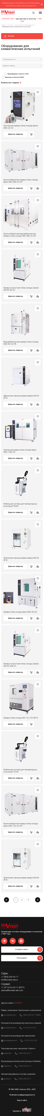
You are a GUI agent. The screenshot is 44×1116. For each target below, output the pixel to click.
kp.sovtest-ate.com (10, 1028)
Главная (3, 25)
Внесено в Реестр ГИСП (14, 77)
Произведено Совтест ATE (18, 74)
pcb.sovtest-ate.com (10, 1040)
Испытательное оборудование (24, 25)
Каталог (10, 25)
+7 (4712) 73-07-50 (29, 1028)
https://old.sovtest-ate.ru (29, 5)
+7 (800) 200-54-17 (9, 977)
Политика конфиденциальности (22, 1095)
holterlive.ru (8, 1066)
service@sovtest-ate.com (12, 990)
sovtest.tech (8, 1053)
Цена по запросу (15, 134)
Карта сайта (22, 1100)
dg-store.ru (7, 1079)
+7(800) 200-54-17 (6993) (31, 1015)
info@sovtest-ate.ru (9, 980)
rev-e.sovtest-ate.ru (10, 1015)
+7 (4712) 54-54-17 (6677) (12, 987)
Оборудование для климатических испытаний (16, 26)
